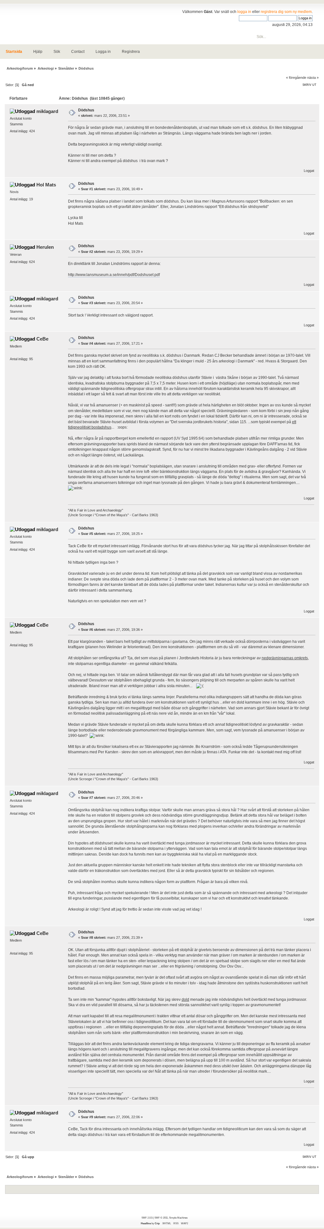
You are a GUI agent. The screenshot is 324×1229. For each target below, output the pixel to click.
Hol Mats (46, 184)
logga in (244, 11)
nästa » (313, 77)
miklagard (47, 111)
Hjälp (37, 51)
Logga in (103, 51)
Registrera (131, 51)
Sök (56, 51)
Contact (77, 51)
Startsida (14, 51)
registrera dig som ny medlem (286, 11)
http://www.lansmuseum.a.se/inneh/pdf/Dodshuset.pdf (114, 275)
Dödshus (86, 110)
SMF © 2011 (161, 1217)
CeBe (42, 339)
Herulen (45, 247)
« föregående (296, 77)
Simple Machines (178, 1217)
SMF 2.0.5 (147, 1217)
